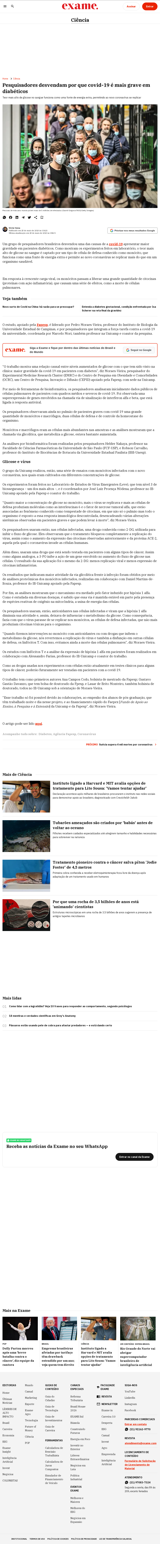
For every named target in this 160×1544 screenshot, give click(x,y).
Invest (6, 1468)
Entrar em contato (136, 1424)
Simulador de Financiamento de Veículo (54, 1479)
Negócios (7, 1474)
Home (5, 78)
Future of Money (30, 1428)
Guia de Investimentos (53, 1418)
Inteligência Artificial (9, 1459)
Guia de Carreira (50, 1428)
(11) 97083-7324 (140, 1482)
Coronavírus (87, 734)
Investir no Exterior (76, 1447)
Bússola (75, 1422)
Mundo (29, 1385)
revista (107, 1396)
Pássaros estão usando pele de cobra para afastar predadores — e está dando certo (60, 1025)
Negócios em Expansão (78, 1520)
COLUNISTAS (10, 1480)
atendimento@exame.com (140, 1443)
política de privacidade (84, 1539)
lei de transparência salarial (115, 1539)
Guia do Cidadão (50, 1398)
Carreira (7, 1429)
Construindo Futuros (77, 1431)
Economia (8, 1435)
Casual (29, 1391)
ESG (4, 1441)
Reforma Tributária (76, 1398)
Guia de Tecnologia (51, 1408)
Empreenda (108, 1454)
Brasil (5, 1422)
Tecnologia (31, 1420)
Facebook (130, 1410)
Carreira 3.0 (109, 1416)
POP (27, 1442)
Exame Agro (29, 1412)
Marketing (31, 1397)
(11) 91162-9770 (140, 1429)
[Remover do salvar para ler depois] (42, 217)
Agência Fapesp (64, 734)
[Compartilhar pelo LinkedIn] (17, 217)
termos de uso (37, 1539)
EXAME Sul (76, 1416)
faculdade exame (108, 1387)
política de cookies (58, 1539)
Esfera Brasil (142, 1344)
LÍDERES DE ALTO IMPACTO (9, 1412)
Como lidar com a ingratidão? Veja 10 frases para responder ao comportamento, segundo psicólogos (70, 1006)
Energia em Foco (80, 1439)
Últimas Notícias (7, 1400)
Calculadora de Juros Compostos (54, 1465)
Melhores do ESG (77, 1510)
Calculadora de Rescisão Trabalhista (54, 1451)
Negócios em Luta (78, 1467)
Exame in (107, 1410)
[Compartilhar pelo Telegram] (23, 217)
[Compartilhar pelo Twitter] (29, 217)
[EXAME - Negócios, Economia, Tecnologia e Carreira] (80, 6)
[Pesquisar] (12, 6)
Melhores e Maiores (76, 1500)
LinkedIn (130, 1397)
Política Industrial (76, 1477)
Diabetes (45, 734)
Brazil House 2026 (77, 1408)
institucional (19, 1539)
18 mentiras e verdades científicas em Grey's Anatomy (42, 1015)
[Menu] (5, 6)
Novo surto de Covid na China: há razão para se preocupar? (38, 306)
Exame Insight (6, 1449)
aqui (38, 723)
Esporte (29, 1404)
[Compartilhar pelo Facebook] (10, 217)
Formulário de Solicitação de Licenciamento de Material (140, 1464)
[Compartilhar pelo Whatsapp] (4, 217)
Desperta (107, 1422)
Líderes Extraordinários (79, 1457)
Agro (104, 1447)
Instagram (131, 1404)
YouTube (130, 1391)
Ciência (80, 20)
